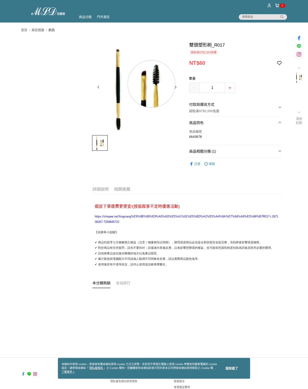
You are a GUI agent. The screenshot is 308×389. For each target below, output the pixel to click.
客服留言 (179, 381)
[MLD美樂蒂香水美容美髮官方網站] (46, 12)
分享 (197, 164)
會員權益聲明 (182, 387)
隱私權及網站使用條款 (123, 381)
